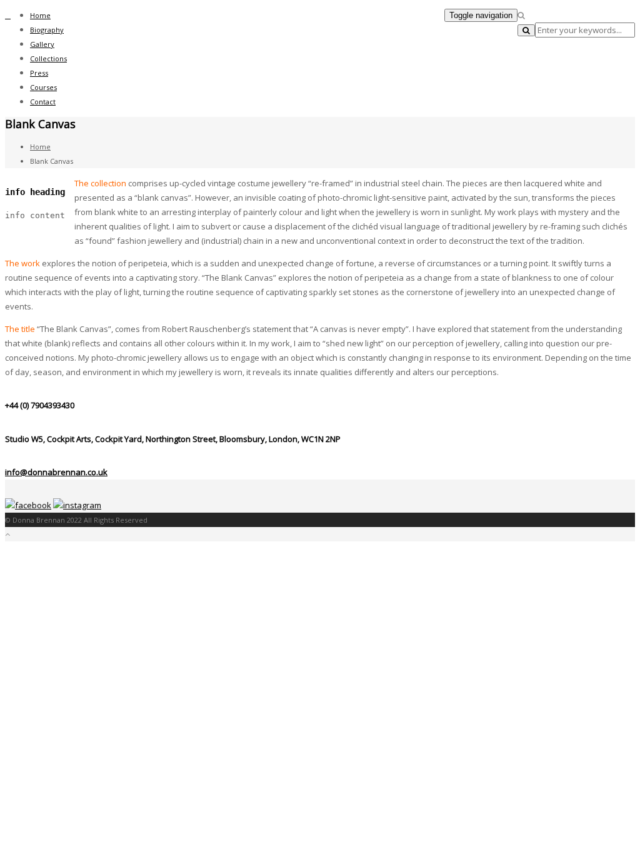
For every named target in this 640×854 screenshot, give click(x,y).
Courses (43, 87)
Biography (47, 29)
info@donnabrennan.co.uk (56, 472)
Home (40, 15)
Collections (48, 58)
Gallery (42, 44)
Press (39, 73)
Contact (43, 101)
